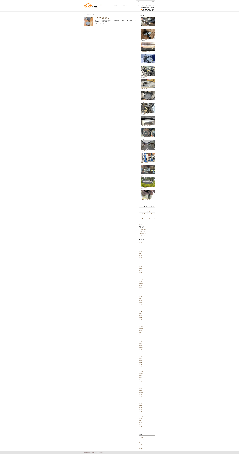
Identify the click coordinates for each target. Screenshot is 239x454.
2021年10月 (141, 351)
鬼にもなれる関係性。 (143, 235)
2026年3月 (140, 251)
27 (147, 218)
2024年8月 (140, 287)
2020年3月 (140, 386)
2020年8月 (140, 377)
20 (147, 216)
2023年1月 (140, 323)
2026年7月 (140, 244)
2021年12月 (141, 347)
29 (151, 218)
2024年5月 (140, 293)
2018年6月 (140, 426)
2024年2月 (140, 298)
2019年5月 (140, 405)
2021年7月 (140, 356)
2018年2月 (140, 431)
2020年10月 (141, 373)
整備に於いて (141, 448)
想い (114, 23)
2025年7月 (140, 266)
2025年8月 (140, 264)
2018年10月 (141, 418)
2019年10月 (141, 396)
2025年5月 (140, 270)
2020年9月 (140, 375)
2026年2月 (140, 253)
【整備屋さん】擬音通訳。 (146, 199)
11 (142, 213)
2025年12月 (141, 257)
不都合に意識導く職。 (143, 233)
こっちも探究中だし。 (145, 187)
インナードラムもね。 (145, 138)
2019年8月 (140, 399)
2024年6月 (140, 291)
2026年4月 (140, 249)
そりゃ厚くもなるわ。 (143, 231)
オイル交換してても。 (145, 88)
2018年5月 (140, 428)
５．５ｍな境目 (144, 150)
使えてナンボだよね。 (145, 175)
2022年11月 (141, 326)
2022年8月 (140, 332)
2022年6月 (140, 336)
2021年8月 (140, 354)
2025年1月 (140, 278)
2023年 (88, 14)
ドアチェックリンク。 (145, 39)
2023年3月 (140, 319)
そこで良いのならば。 (143, 236)
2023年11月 (141, 304)
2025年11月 (141, 259)
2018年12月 (141, 415)
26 (144, 218)
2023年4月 (140, 317)
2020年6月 (140, 381)
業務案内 (116, 5)
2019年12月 (141, 392)
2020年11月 (141, 371)
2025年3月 (140, 274)
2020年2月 (140, 388)
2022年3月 (140, 341)
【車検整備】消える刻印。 (146, 51)
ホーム (111, 5)
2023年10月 (141, 306)
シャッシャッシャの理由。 (146, 26)
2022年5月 (140, 338)
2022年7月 (140, 334)
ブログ (120, 5)
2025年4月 (140, 272)
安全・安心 (141, 444)
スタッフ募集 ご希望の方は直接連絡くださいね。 (144, 5)
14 (149, 213)
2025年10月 (141, 261)
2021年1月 (140, 368)
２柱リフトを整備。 (144, 162)
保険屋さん (141, 440)
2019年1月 (140, 413)
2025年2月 (140, 276)
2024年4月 (140, 294)
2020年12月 (141, 369)
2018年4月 (140, 430)
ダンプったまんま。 (144, 63)
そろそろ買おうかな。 (103, 18)
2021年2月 (140, 366)
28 (149, 218)
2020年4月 (140, 384)
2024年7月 (140, 289)
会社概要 (125, 5)
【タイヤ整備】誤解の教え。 (146, 125)
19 (144, 216)
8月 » (142, 224)
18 (142, 216)
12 (144, 213)
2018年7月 (140, 424)
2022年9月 (140, 330)
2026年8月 (140, 242)
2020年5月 (140, 383)
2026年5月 (140, 247)
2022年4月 (140, 339)
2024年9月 (140, 285)
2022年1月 (140, 345)
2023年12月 (141, 302)
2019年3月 (140, 409)
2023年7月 (140, 311)
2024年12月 (141, 279)
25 (142, 218)
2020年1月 (140, 390)
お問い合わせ (130, 5)
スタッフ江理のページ (143, 439)
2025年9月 (140, 263)
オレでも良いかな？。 (143, 229)
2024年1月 (140, 300)
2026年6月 (140, 246)
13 (147, 213)
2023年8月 (140, 309)
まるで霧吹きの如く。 (145, 113)
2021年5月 (140, 360)
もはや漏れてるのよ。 (145, 101)
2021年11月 (141, 349)
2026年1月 (140, 255)
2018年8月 (140, 422)
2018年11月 (141, 416)
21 (149, 216)
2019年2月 (140, 411)
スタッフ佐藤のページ (143, 437)
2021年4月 (140, 362)
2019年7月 (140, 401)
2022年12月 (141, 324)
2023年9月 (140, 308)
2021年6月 (140, 358)
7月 (91, 14)
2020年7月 (140, 379)
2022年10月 (141, 328)
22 (151, 216)
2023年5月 (140, 315)
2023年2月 (140, 321)
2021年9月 (140, 353)
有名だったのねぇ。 (144, 76)
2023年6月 (140, 313)
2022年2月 (140, 343)
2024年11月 (141, 281)
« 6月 (140, 224)
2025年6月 (140, 268)
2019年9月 (140, 398)
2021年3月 (140, 364)
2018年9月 (140, 420)
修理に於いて (141, 442)
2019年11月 (141, 394)
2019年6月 (140, 403)
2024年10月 (141, 283)
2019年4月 (140, 407)
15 (151, 213)
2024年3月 (140, 296)
